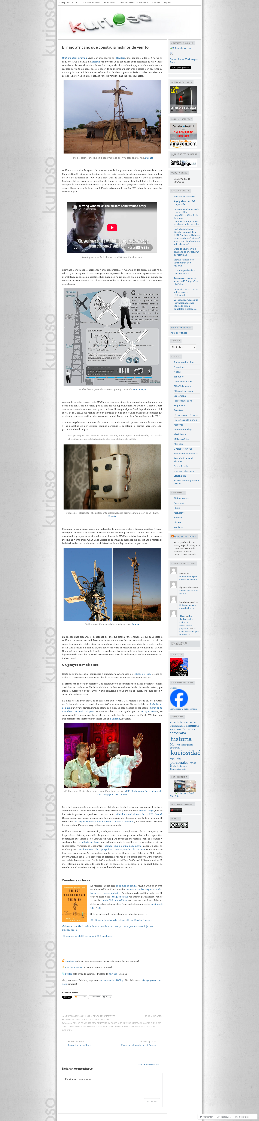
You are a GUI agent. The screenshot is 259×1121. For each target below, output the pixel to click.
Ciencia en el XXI (183, 381)
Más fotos (175, 796)
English (167, 3)
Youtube (178, 527)
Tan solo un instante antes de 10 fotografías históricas (186, 281)
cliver (182, 616)
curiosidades (177, 726)
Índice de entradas (91, 3)
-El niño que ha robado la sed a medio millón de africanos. (121, 920)
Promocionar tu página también (183, 709)
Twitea (68, 974)
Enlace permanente (104, 1016)
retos (192, 762)
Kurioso (156, 3)
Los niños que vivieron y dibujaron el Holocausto (186, 292)
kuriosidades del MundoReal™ (133, 3)
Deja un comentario (148, 1064)
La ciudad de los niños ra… (186, 619)
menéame (70, 961)
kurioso (69, 1016)
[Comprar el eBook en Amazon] (183, 147)
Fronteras (179, 410)
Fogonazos (179, 405)
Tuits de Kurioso (178, 333)
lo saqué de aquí (119, 896)
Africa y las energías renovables (91, 1023)
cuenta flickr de (114, 900)
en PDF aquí (139, 389)
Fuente (149, 158)
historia (89, 1020)
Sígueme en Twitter (181, 328)
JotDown (175, 747)
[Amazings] (183, 165)
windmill (67, 1030)
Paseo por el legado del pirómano (138, 1045)
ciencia (79, 1020)
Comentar (152, 1101)
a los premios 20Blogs (112, 980)
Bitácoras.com (181, 498)
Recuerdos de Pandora (186, 453)
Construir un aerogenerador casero (131, 1023)
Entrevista (188, 729)
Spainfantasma (178, 766)
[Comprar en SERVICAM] (183, 112)
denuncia (192, 725)
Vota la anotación (73, 967)
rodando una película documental (122, 846)
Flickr (177, 508)
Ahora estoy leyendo (185, 537)
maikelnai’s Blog (183, 429)
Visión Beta (180, 476)
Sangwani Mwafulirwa (116, 1027)
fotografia (178, 733)
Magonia (178, 424)
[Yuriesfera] (179, 675)
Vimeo (177, 522)
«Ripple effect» (142, 674)
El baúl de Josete (182, 386)
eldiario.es (175, 729)
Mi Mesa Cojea (181, 439)
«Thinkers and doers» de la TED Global (139, 814)
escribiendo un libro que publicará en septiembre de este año (111, 849)
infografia (187, 744)
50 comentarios (153, 1016)
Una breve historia (184, 471)
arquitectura (177, 722)
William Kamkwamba (143, 1027)
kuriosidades (102, 1020)
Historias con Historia (186, 415)
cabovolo (179, 376)
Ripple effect (149, 711)
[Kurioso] (179, 706)
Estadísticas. (109, 3)
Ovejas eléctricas (183, 448)
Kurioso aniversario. (185, 196)
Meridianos (180, 434)
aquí (153, 904)
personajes (179, 763)
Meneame (179, 512)
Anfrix (177, 372)
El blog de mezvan (183, 391)
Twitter (178, 517)
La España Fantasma (69, 3)
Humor (175, 744)
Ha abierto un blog (88, 842)
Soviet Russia (181, 466)
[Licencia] (179, 827)
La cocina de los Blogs (79, 1045)
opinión (175, 758)
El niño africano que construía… (189, 631)
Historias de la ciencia (185, 420)
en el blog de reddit (126, 885)
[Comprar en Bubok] (183, 139)
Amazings (179, 367)
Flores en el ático (183, 400)
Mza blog (178, 444)
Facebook (179, 503)
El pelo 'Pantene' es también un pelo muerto (184, 262)
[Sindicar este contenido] (172, 537)
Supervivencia (178, 769)
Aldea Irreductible (184, 362)
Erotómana (180, 396)
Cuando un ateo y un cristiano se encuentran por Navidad (186, 252)
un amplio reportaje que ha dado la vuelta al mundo (103, 821)
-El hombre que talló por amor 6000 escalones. (87, 936)
